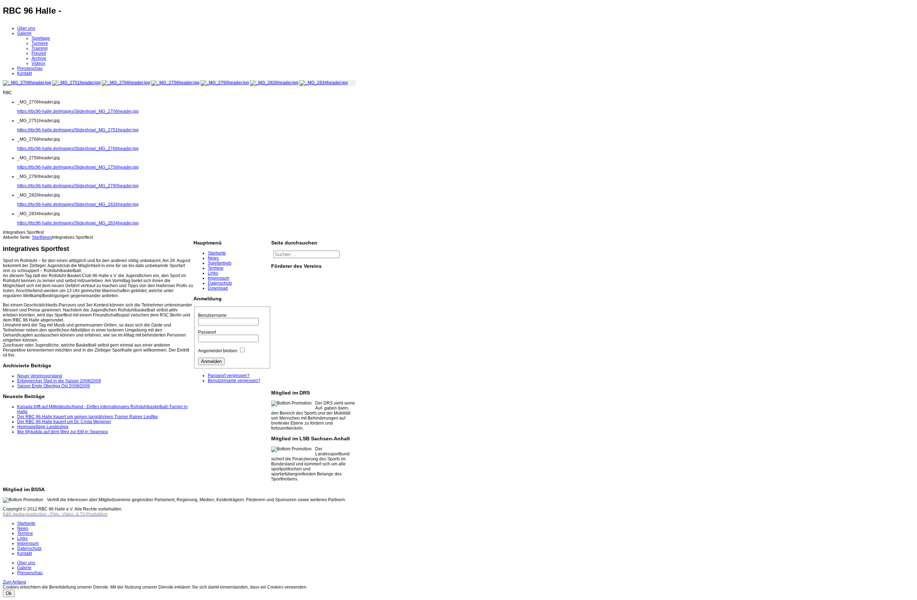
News (46, 237)
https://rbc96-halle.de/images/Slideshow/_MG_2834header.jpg (78, 223)
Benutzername (212, 315)
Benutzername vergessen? (234, 380)
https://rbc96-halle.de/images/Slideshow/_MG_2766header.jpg (78, 148)
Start (36, 237)
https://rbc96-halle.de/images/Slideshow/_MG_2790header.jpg (78, 185)
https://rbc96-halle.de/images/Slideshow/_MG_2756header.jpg (78, 167)
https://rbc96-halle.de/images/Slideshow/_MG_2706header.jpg (78, 111)
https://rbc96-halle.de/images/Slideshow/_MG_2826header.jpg (78, 204)
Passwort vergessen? (229, 375)
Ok (9, 593)
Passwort (207, 332)
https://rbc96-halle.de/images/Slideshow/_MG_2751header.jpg (78, 129)
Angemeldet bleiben (217, 350)
